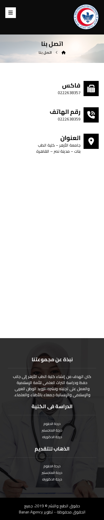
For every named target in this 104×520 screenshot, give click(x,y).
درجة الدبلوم (52, 424)
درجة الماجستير (52, 430)
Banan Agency (31, 512)
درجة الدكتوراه (52, 437)
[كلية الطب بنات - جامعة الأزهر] (86, 16)
